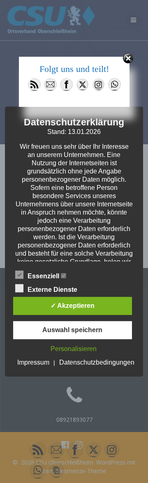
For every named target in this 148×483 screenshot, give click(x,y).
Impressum (33, 362)
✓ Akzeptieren (73, 305)
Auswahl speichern (72, 329)
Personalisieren (74, 348)
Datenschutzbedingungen (96, 362)
